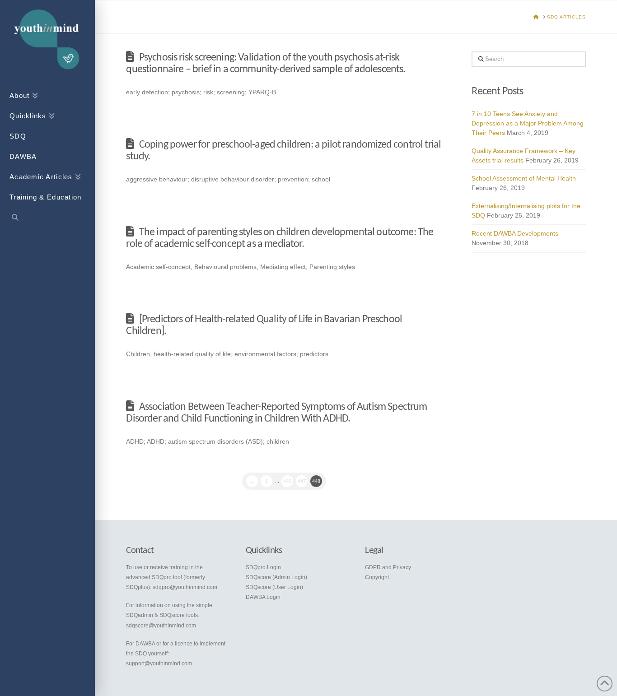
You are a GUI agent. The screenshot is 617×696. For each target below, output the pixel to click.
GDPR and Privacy (388, 567)
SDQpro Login (263, 567)
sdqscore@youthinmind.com (161, 625)
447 (302, 481)
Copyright (377, 577)
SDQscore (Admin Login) (276, 577)
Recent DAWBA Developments (515, 233)
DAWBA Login (263, 597)
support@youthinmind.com (159, 663)
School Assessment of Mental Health (524, 178)
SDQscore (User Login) (274, 587)
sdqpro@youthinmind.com (185, 587)
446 (287, 481)
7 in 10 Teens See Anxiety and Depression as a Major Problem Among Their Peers (528, 123)
